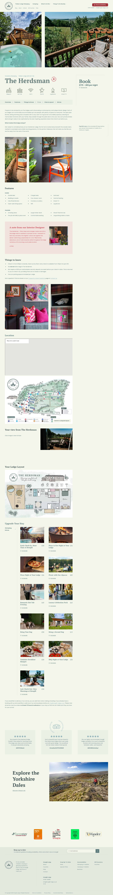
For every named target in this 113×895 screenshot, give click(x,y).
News (61, 864)
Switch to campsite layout (61, 420)
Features (17, 102)
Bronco (71, 893)
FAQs (44, 869)
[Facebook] (43, 884)
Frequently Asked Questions (36, 278)
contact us (54, 278)
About (20, 8)
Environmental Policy (58, 893)
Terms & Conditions (36, 893)
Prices (39, 102)
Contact (25, 8)
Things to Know (29, 102)
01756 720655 (91, 7)
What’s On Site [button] (45, 4)
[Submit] (97, 851)
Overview (8, 102)
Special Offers (64, 867)
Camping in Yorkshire (83, 867)
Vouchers (45, 867)
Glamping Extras (8, 529)
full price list (84, 87)
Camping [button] (35, 4)
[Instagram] (45, 884)
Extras (59, 102)
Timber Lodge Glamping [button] (22, 4)
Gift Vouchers (31, 8)
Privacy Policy (47, 893)
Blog (16, 8)
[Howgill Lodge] (9, 6)
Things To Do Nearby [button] (59, 4)
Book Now (79, 869)
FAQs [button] (37, 8)
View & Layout (49, 102)
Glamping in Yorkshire (83, 864)
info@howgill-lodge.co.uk (102, 7)
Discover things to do (19, 790)
